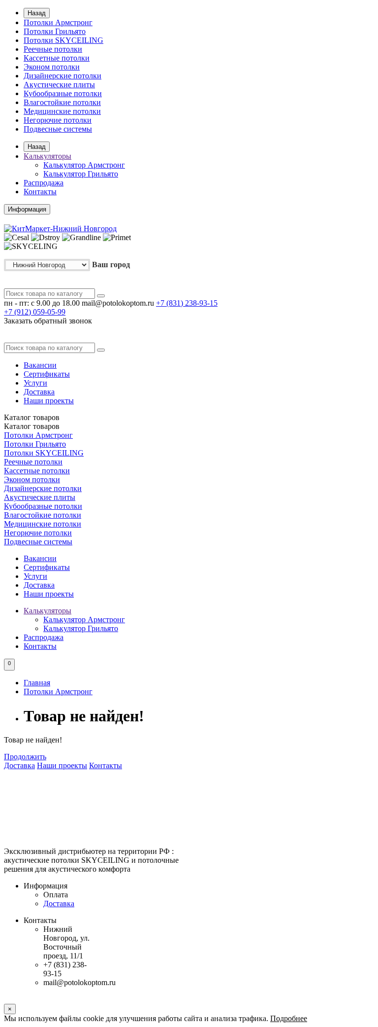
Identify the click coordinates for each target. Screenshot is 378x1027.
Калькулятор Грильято (80, 174)
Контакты (40, 191)
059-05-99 (34, 312)
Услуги (35, 383)
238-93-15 (187, 303)
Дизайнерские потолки (62, 75)
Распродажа (43, 182)
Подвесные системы (58, 129)
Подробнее (288, 1018)
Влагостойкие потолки (62, 102)
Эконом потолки (52, 67)
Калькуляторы (47, 156)
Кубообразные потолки (63, 93)
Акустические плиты (59, 84)
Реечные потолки (53, 49)
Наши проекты (49, 400)
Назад (37, 13)
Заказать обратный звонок (48, 321)
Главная (37, 682)
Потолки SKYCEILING (63, 40)
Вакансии (40, 365)
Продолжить (25, 756)
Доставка (39, 392)
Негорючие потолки (58, 120)
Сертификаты (47, 374)
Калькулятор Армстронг (84, 165)
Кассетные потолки (57, 58)
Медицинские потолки (62, 111)
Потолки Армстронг (58, 22)
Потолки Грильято (55, 31)
